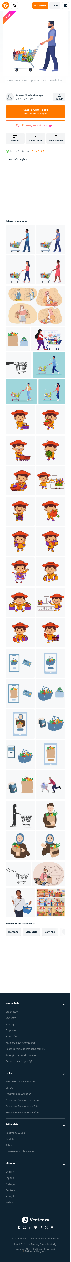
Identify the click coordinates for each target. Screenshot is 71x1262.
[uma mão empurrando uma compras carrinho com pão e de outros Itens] (18, 451)
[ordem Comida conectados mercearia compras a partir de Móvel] (20, 1080)
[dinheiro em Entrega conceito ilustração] (20, 1111)
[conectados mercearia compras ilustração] (20, 1232)
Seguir (59, 98)
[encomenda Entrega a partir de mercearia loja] (20, 1141)
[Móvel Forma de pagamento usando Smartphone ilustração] (20, 1202)
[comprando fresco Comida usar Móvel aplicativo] (20, 1019)
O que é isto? (38, 151)
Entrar (55, 5)
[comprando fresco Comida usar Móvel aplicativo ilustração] (20, 1050)
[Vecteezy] (5, 5)
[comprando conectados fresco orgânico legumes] (20, 1171)
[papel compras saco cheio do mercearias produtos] (18, 400)
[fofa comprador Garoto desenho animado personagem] (48, 533)
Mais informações (17, 159)
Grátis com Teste (35, 111)
